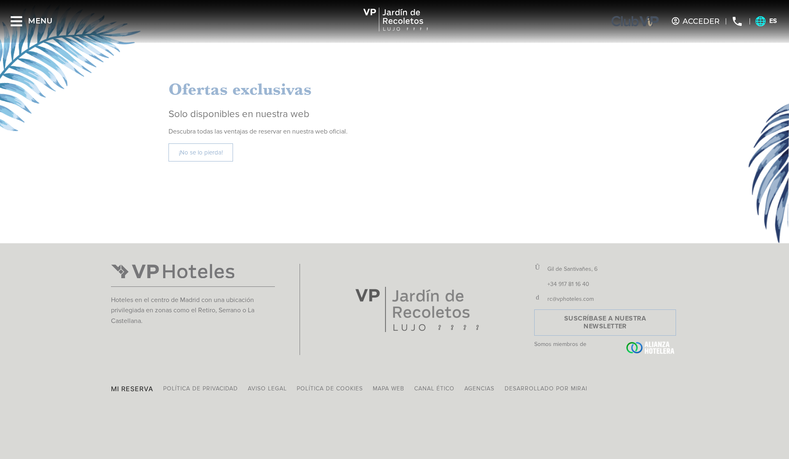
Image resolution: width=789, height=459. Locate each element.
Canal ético (434, 388)
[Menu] (16, 21)
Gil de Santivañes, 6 (572, 268)
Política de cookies (330, 388)
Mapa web (388, 388)
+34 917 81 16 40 (568, 284)
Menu (40, 20)
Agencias (479, 388)
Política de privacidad (200, 388)
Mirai (579, 388)
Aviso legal (267, 388)
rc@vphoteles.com (570, 298)
